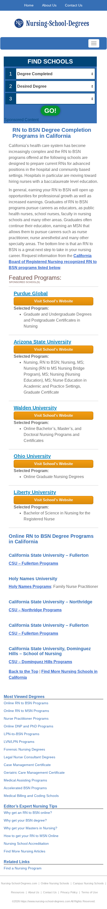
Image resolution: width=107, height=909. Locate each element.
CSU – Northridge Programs (35, 610)
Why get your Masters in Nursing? (30, 828)
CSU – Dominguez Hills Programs (40, 662)
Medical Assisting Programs (25, 780)
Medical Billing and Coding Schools (31, 796)
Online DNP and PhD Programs (28, 726)
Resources (17, 892)
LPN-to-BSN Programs (21, 734)
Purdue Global (31, 293)
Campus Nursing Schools (88, 883)
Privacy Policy (69, 892)
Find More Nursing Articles (24, 851)
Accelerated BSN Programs (25, 788)
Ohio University (32, 456)
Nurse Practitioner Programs (26, 718)
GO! (50, 110)
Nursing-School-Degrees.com (19, 883)
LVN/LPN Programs (19, 742)
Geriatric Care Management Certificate (34, 772)
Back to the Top (23, 671)
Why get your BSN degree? (25, 820)
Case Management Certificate (27, 765)
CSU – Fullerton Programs (33, 563)
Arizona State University (42, 342)
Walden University (35, 408)
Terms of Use (89, 892)
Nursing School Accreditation (26, 843)
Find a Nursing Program (23, 868)
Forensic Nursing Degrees (24, 749)
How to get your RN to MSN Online (31, 836)
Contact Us (73, 5)
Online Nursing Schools (55, 883)
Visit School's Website (53, 301)
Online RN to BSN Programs (26, 703)
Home (29, 5)
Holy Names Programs (30, 586)
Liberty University (35, 492)
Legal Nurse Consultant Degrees (29, 757)
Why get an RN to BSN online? (28, 813)
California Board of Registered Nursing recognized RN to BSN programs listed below (53, 262)
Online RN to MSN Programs (26, 711)
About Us (49, 5)
